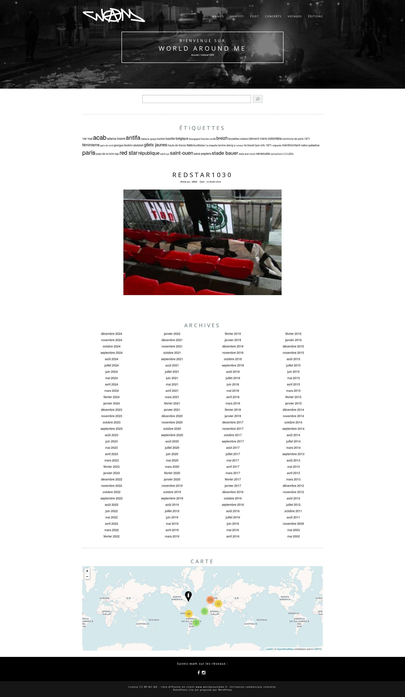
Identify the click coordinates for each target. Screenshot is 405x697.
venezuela (263, 153)
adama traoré (116, 138)
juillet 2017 (233, 454)
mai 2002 (293, 536)
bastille (170, 138)
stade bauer (225, 152)
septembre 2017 (233, 441)
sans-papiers (202, 153)
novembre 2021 (172, 346)
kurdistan (199, 145)
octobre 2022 (111, 492)
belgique (182, 138)
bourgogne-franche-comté (202, 138)
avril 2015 (293, 384)
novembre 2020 (172, 422)
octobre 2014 (293, 422)
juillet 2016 (233, 517)
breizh (222, 138)
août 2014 (293, 435)
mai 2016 (233, 530)
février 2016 (293, 333)
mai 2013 (293, 466)
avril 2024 (111, 384)
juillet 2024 (111, 365)
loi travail (249, 145)
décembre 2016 (232, 492)
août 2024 (111, 359)
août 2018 (233, 371)
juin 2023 (111, 441)
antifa (133, 137)
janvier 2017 (233, 485)
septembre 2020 (172, 435)
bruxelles (233, 139)
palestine (314, 145)
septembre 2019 (172, 498)
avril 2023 (111, 454)
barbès (161, 138)
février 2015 (293, 397)
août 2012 (293, 498)
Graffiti (237, 16)
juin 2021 (172, 378)
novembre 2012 (293, 492)
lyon (257, 145)
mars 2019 (172, 536)
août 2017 (233, 447)
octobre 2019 (172, 492)
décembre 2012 (293, 485)
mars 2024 (111, 390)
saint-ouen (181, 152)
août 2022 (111, 504)
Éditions (315, 16)
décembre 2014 (293, 409)
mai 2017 (233, 460)
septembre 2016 (233, 504)
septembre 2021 (172, 359)
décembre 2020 (172, 416)
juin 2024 (111, 371)
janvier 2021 (172, 409)
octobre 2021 (172, 352)
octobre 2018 (233, 359)
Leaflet (269, 649)
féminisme (91, 144)
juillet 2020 (172, 447)
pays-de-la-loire (105, 153)
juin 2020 (172, 454)
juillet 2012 (293, 504)
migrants (276, 145)
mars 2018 (233, 403)
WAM (194, 181)
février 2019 (233, 333)
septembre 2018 (233, 365)
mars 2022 (111, 530)
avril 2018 (232, 397)
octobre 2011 (293, 511)
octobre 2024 (111, 346)
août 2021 (172, 365)
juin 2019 (172, 517)
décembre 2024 (111, 333)
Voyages (295, 16)
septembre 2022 (112, 498)
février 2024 (112, 397)
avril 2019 (172, 530)
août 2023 (111, 435)
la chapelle (211, 145)
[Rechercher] (258, 99)
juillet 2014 (293, 441)
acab (99, 137)
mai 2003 (293, 530)
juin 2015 (293, 371)
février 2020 (172, 473)
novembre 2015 (293, 352)
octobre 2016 (233, 498)
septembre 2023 (112, 428)
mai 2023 (111, 447)
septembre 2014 (293, 428)
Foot (254, 16)
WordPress (225, 689)
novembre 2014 (293, 416)
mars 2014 (293, 447)
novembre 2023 (111, 416)
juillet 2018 (233, 378)
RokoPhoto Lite (183, 689)
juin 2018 (233, 384)
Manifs (218, 16)
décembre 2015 (293, 346)
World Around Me (202, 48)
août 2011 (293, 517)
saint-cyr (164, 153)
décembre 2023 (111, 409)
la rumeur (238, 145)
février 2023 (112, 466)
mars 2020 (172, 466)
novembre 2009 (293, 523)
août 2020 (172, 441)
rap (117, 154)
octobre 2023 (111, 422)
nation (304, 145)
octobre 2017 (233, 435)
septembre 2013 (293, 454)
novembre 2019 (172, 485)
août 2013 (293, 460)
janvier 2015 (293, 403)
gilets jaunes (155, 144)
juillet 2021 (172, 371)
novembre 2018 (232, 352)
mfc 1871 (266, 145)
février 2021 (172, 403)
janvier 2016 (293, 340)
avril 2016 (232, 536)
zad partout (276, 153)
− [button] (87, 576)
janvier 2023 (111, 473)
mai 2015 (293, 378)
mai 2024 (111, 378)
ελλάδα (288, 154)
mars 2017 (233, 473)
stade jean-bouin (247, 153)
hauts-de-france (177, 145)
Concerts (273, 16)
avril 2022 (111, 523)
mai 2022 (111, 517)
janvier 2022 (172, 333)
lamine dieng (225, 145)
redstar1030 (202, 174)
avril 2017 (232, 466)
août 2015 (293, 359)
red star (129, 152)
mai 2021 (172, 384)
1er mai (87, 138)
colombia (275, 138)
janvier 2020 (172, 479)
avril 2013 (293, 473)
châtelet (244, 138)
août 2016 (233, 511)
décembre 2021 (172, 340)
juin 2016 (233, 523)
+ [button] (87, 571)
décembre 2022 (111, 479)
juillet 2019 (172, 511)
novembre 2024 (111, 340)
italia (190, 145)
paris (88, 152)
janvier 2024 (111, 403)
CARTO (317, 649)
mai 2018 (233, 390)
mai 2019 (172, 523)
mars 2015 (293, 390)
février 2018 (233, 409)
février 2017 (233, 479)
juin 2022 (111, 511)
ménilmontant (291, 145)
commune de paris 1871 (296, 138)
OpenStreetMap (285, 649)
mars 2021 (172, 397)
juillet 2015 (293, 365)
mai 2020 (172, 460)
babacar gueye (149, 138)
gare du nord (106, 145)
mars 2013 (293, 479)
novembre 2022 (111, 485)
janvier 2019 (233, 340)
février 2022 (112, 536)
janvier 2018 (233, 416)
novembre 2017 (232, 428)
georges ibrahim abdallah (128, 145)
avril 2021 (172, 390)
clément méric (257, 138)
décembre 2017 (232, 422)
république (148, 152)
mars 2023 (111, 460)
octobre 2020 (172, 428)
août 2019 (172, 504)
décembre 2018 (232, 346)
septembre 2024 (112, 352)
